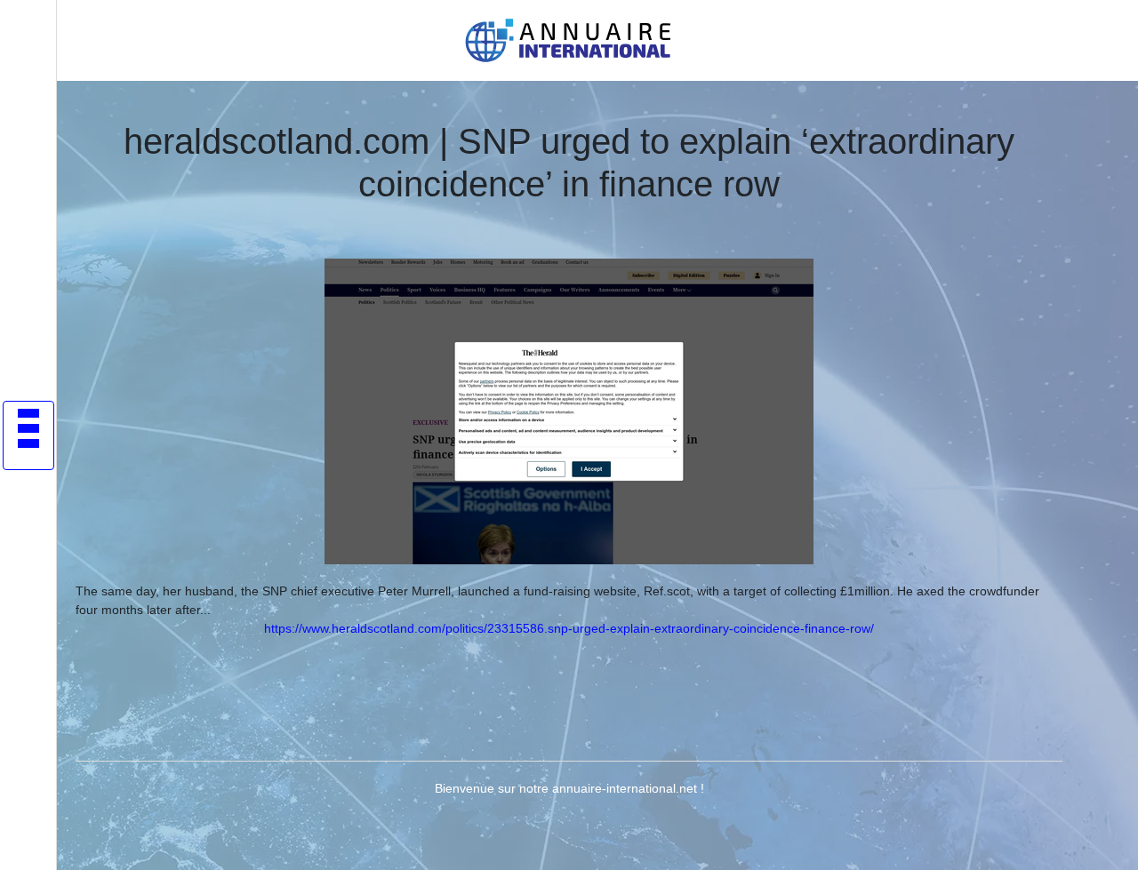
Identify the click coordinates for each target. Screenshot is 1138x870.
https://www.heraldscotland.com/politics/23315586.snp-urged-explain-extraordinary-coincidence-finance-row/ (569, 628)
